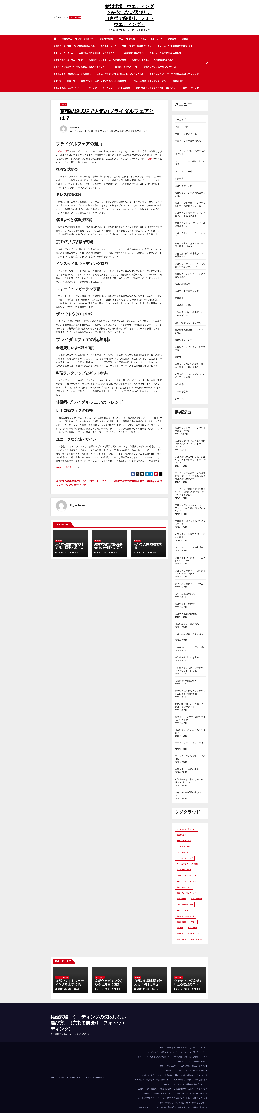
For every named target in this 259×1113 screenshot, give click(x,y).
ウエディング (181, 835)
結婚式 (185, 39)
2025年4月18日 (143, 989)
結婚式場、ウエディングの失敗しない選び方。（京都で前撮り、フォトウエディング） (88, 1023)
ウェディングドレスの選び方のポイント (175, 46)
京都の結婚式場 (106, 39)
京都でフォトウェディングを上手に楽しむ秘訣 (69, 984)
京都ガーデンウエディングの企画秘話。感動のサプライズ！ (80, 67)
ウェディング (91, 88)
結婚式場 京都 (193, 934)
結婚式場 (172, 39)
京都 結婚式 (181, 899)
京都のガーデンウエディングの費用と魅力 (107, 60)
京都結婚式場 (181, 922)
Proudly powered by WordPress (63, 1077)
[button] (207, 63)
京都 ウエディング (184, 887)
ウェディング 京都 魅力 (186, 829)
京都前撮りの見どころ (134, 53)
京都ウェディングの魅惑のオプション (160, 67)
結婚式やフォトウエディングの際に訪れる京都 (74, 46)
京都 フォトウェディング (186, 893)
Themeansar (99, 1077)
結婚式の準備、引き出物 (187, 657)
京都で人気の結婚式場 (147, 545)
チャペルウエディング (185, 858)
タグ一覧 (57, 81)
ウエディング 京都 (184, 841)
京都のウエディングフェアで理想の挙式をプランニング (174, 74)
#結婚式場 (125, 131)
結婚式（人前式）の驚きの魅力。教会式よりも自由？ (120, 74)
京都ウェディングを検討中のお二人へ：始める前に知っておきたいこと (190, 508)
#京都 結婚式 (95, 131)
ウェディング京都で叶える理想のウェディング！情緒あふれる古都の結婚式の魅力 (190, 476)
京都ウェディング (191, 88)
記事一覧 (71, 81)
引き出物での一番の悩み (187, 624)
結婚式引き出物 (196, 939)
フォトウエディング (184, 870)
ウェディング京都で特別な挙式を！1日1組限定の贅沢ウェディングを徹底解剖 (190, 492)
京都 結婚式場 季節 (185, 905)
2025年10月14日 (65, 989)
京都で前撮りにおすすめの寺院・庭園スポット (156, 88)
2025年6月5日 (103, 989)
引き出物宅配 (192, 928)
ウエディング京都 (183, 847)
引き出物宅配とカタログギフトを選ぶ (150, 81)
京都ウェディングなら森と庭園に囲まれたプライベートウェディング (190, 444)
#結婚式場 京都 (139, 131)
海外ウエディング (108, 46)
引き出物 (180, 928)
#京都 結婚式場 (111, 131)
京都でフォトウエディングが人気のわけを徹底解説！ (104, 81)
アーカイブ (108, 88)
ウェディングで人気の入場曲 (189, 547)
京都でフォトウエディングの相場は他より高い (152, 60)
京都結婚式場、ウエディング (66, 88)
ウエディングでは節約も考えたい (137, 46)
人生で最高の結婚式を (186, 594)
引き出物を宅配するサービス (125, 67)
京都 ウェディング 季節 (186, 881)
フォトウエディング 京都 (186, 876)
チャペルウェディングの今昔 (189, 584)
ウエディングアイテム (63, 53)
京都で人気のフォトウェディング (68, 60)
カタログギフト (182, 852)
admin (76, 128)
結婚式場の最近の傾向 (186, 681)
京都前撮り (178, 81)
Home (161, 1048)
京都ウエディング (183, 910)
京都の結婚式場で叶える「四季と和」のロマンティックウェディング (190, 460)
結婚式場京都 (124, 88)
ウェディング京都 (127, 39)
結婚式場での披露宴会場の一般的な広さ (137, 481)
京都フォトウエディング (151, 39)
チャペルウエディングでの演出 (190, 647)
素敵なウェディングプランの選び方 (78, 39)
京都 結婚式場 (196, 899)
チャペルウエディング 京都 (187, 864)
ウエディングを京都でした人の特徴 (165, 53)
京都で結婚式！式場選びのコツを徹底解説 (72, 74)
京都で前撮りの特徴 (185, 604)
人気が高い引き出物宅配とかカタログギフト (98, 53)
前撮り (193, 922)
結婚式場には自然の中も (187, 769)
